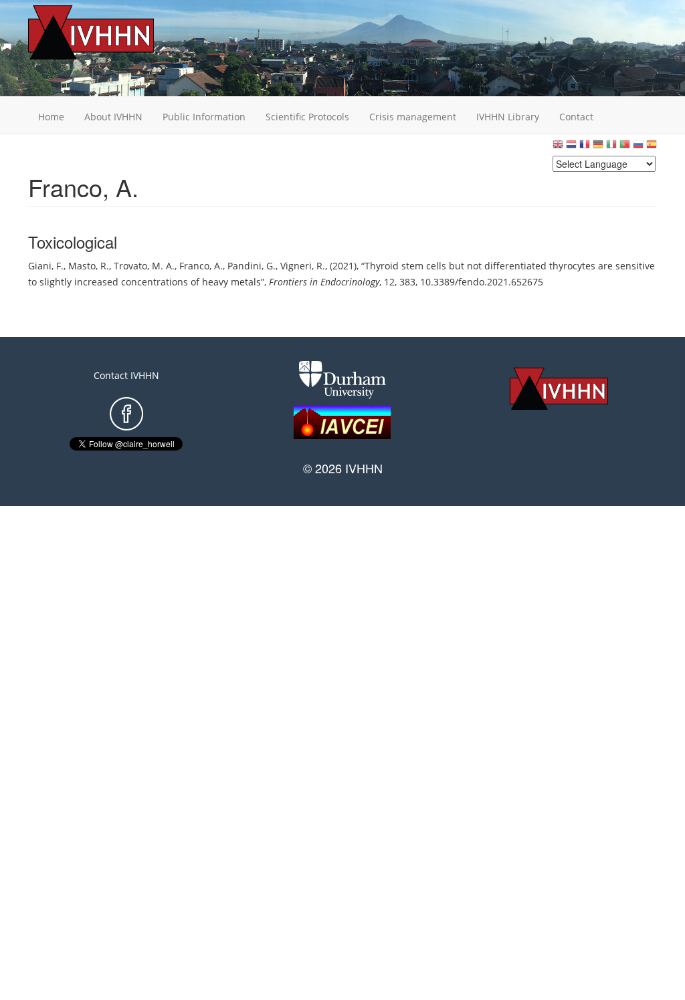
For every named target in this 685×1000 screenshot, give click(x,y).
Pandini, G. (251, 265)
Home (51, 116)
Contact (576, 116)
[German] (598, 147)
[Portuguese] (624, 147)
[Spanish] (651, 147)
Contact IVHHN (126, 375)
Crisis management (412, 116)
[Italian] (611, 147)
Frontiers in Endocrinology (324, 281)
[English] (558, 147)
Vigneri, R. (302, 265)
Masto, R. (88, 265)
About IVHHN (113, 116)
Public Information (204, 116)
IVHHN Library (507, 116)
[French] (584, 147)
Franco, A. (201, 265)
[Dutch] (571, 147)
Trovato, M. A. (144, 265)
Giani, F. (46, 265)
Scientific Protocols (307, 116)
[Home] (111, 32)
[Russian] (638, 147)
